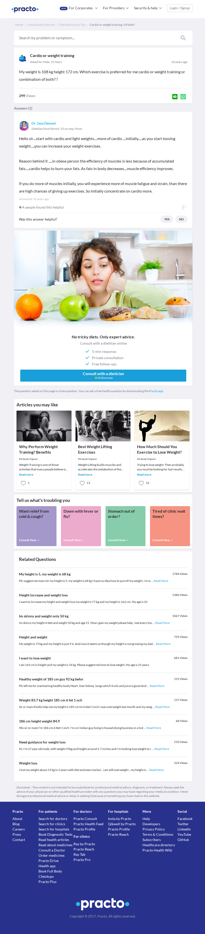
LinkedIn (184, 829)
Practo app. (156, 391)
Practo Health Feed (89, 824)
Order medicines (51, 855)
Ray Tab (79, 854)
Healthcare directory (158, 845)
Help (146, 818)
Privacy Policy (153, 829)
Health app (47, 866)
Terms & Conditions (157, 834)
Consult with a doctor (41, 25)
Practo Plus (47, 881)
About (17, 818)
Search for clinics (51, 824)
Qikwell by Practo (122, 824)
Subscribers (151, 839)
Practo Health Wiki (157, 850)
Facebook (185, 818)
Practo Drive (48, 860)
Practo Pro (82, 859)
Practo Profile (84, 829)
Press (16, 834)
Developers (151, 824)
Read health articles (53, 839)
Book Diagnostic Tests (55, 834)
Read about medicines (55, 845)
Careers (18, 829)
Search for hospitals (53, 829)
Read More (161, 581)
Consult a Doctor (51, 850)
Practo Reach (84, 849)
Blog (16, 824)
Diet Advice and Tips (72, 25)
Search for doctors (52, 818)
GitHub (183, 839)
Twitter (183, 824)
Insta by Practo (119, 818)
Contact (18, 839)
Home (19, 25)
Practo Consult (85, 818)
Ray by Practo (84, 844)
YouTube (184, 834)
